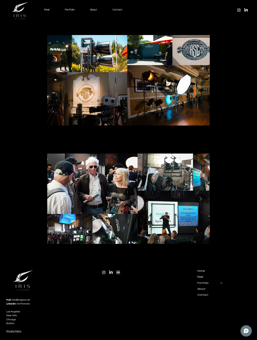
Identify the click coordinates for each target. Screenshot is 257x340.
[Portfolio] (221, 283)
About (201, 288)
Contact (202, 294)
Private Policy (13, 331)
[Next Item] (200, 80)
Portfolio (203, 283)
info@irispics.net (18, 300)
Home (201, 270)
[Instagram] (239, 10)
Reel (200, 276)
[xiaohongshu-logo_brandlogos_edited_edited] (118, 272)
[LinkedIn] (246, 10)
